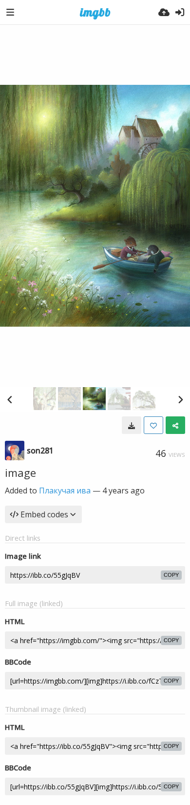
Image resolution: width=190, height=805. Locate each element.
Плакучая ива (65, 490)
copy (171, 575)
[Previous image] (9, 399)
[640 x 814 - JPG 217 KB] (131, 425)
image (20, 472)
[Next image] (180, 399)
